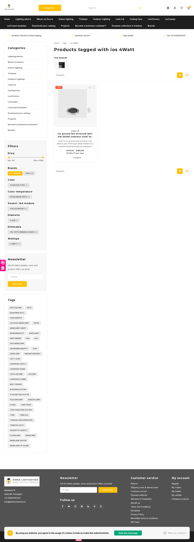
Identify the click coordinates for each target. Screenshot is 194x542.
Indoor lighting (66, 19)
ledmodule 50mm (18, 379)
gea (36, 338)
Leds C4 (120, 19)
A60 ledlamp (16, 308)
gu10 (35, 349)
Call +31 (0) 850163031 (176, 35)
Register (175, 484)
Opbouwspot (16, 318)
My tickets (176, 491)
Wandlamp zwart (18, 328)
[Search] (139, 8)
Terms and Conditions (141, 507)
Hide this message (128, 533)
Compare (77, 158)
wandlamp (30, 435)
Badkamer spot (17, 313)
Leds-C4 (29, 173)
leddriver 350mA (17, 369)
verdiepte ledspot (19, 430)
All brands (15, 173)
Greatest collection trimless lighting (26, 35)
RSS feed (135, 522)
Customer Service (82, 35)
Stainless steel (18, 185)
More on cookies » (177, 533)
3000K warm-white (20, 197)
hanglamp (15, 354)
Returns (134, 484)
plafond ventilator (19, 395)
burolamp (34, 333)
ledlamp (32, 374)
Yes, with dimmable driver (23, 232)
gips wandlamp (17, 343)
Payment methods (139, 495)
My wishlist (177, 495)
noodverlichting (18, 389)
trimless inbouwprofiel (21, 420)
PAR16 (36, 323)
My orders (176, 487)
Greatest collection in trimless (127, 26)
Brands (151, 26)
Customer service (139, 491)
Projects (65, 26)
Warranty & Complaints (141, 499)
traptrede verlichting (21, 410)
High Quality (128, 35)
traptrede (26, 405)
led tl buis (15, 359)
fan (27, 338)
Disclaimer (135, 510)
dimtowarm (15, 338)
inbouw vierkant (32, 354)
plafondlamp (16, 400)
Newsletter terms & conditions (144, 518)
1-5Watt (15, 244)
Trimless (83, 19)
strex (13, 405)
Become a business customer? (90, 26)
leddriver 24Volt (18, 364)
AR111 (29, 308)
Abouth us (135, 503)
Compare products (180, 499)
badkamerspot (17, 333)
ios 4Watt (74, 43)
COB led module (18, 209)
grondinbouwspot (19, 349)
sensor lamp (34, 400)
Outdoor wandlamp (19, 323)
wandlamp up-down (19, 446)
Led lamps (170, 19)
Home (7, 19)
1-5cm (14, 220)
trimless (23, 415)
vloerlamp (15, 435)
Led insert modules (16, 26)
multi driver (16, 384)
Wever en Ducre (45, 19)
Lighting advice (23, 19)
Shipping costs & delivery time (144, 487)
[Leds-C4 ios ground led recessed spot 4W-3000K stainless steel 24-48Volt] (75, 106)
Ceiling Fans (136, 19)
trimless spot (17, 425)
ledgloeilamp (16, 374)
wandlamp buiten (18, 441)
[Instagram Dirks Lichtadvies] (75, 506)
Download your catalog (43, 26)
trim (12, 415)
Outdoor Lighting (101, 19)
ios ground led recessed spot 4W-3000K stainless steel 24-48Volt (75, 135)
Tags (64, 43)
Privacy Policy (137, 514)
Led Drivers (153, 19)
